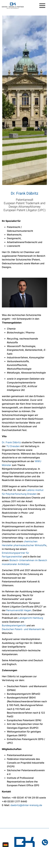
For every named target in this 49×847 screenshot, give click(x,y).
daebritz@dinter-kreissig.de (26, 805)
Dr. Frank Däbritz (11, 442)
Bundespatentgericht (14, 625)
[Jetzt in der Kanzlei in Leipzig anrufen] (45, 842)
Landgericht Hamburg (30, 618)
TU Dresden (13, 446)
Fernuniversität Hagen (18, 610)
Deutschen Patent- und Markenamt (22, 629)
